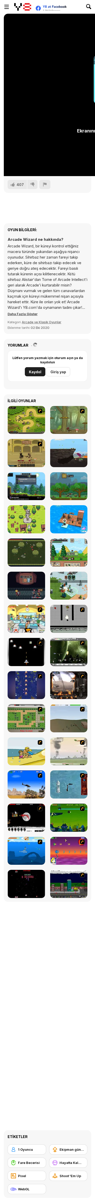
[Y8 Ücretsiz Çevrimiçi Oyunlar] (22, 7)
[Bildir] (44, 184)
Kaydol (35, 372)
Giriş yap (58, 372)
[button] (22, 314)
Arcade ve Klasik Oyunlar (41, 322)
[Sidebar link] (7, 7)
